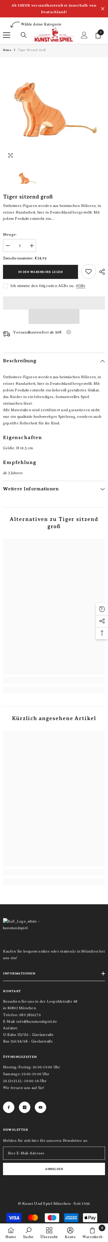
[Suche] (23, 35)
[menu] (6, 35)
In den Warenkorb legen (40, 272)
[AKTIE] (100, 272)
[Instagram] (24, 1107)
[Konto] (84, 35)
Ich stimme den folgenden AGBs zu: (42, 286)
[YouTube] (40, 1107)
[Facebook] (8, 1107)
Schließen (102, 9)
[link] (88, 271)
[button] (54, 316)
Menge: (9, 234)
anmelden (54, 1169)
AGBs (80, 286)
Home (7, 50)
